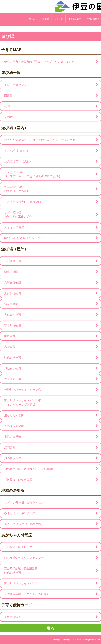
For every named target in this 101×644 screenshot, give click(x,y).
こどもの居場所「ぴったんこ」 (24, 502)
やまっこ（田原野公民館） (21, 513)
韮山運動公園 (12, 261)
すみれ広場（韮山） (16, 150)
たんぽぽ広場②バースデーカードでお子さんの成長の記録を (32, 174)
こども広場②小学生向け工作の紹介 (18, 214)
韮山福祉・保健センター (19, 547)
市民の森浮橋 (12, 436)
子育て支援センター (17, 85)
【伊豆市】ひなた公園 (18, 479)
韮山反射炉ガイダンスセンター (24, 558)
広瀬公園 (9, 347)
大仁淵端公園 (12, 293)
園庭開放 (9, 336)
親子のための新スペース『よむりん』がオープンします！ (41, 140)
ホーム (32, 18)
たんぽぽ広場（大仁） (18, 161)
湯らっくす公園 (14, 415)
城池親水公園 (12, 368)
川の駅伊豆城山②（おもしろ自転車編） (29, 469)
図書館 (8, 95)
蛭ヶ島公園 (11, 304)
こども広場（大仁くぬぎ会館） (24, 202)
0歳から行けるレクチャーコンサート (28, 238)
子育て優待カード (15, 617)
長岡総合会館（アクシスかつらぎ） (26, 594)
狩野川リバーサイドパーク (21, 583)
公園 (7, 106)
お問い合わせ (93, 18)
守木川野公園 (12, 325)
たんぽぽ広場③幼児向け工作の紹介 (16, 189)
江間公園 (9, 447)
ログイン (58, 18)
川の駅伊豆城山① (15, 458)
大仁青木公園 (12, 314)
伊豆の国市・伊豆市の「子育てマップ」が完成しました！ (40, 62)
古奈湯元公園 (12, 379)
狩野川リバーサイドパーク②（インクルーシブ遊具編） (22, 402)
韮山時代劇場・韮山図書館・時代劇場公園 (22, 570)
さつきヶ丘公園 (14, 426)
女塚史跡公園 (12, 282)
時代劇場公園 (12, 357)
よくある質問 (74, 18)
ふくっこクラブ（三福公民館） (24, 524)
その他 (8, 117)
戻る (51, 628)
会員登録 (45, 18)
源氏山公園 (11, 272)
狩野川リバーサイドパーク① (22, 389)
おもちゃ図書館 (14, 227)
